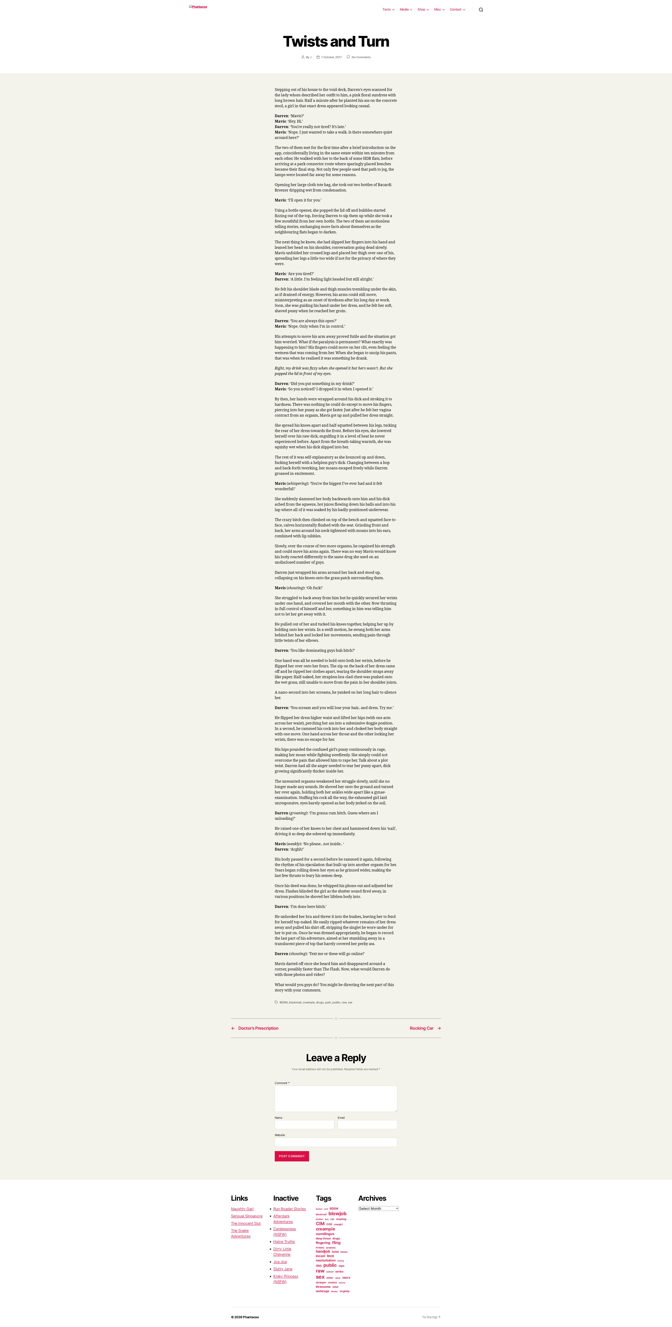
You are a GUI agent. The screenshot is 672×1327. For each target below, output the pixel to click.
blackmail (295, 1002)
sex (350, 1002)
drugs (320, 1002)
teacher (342, 1283)
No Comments (361, 57)
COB (329, 1224)
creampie (308, 1002)
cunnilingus (325, 1234)
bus (326, 1219)
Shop (421, 9)
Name (278, 1117)
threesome (323, 1286)
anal (326, 1209)
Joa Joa (280, 1262)
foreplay (320, 1247)
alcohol (319, 1209)
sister (329, 1277)
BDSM (284, 1002)
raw (344, 1002)
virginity (345, 1291)
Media (404, 9)
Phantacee (251, 1317)
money (340, 1261)
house (344, 1251)
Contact (455, 9)
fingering (323, 1243)
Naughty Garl (242, 1209)
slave (338, 1278)
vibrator (334, 1291)
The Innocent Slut (246, 1223)
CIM (320, 1223)
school (329, 1271)
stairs (346, 1277)
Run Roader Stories (289, 1209)
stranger (321, 1282)
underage (322, 1291)
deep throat (323, 1238)
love (330, 1256)
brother (319, 1219)
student (332, 1282)
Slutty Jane (282, 1269)
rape (341, 1265)
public (336, 1002)
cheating (341, 1218)
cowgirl (338, 1224)
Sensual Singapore (246, 1216)
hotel (335, 1251)
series (339, 1271)
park (328, 1002)
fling (336, 1242)
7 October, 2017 (331, 57)
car (332, 1219)
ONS (319, 1265)
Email (341, 1117)
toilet (335, 1286)
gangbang (330, 1247)
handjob (323, 1251)
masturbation (326, 1260)
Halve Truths (284, 1241)
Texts (387, 9)
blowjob (337, 1213)
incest (320, 1256)
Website (280, 1135)
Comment (282, 1083)
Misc (437, 9)
